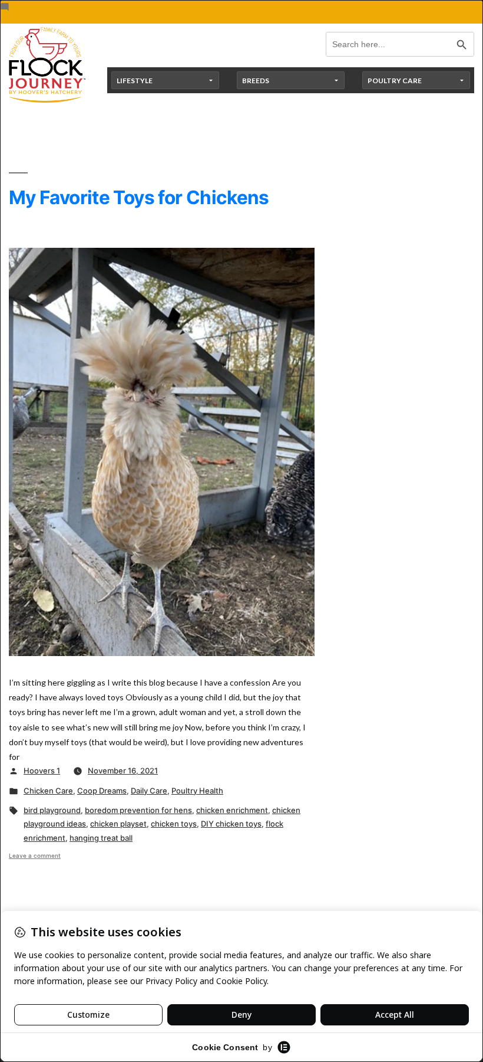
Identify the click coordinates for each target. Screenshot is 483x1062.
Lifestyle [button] (135, 80)
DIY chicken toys (231, 823)
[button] (162, 768)
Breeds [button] (255, 80)
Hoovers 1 (42, 770)
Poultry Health (197, 790)
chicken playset (118, 823)
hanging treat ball (101, 838)
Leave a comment (35, 855)
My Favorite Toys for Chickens (139, 197)
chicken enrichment (232, 810)
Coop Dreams (102, 790)
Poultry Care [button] (395, 80)
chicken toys (174, 823)
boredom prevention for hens (138, 810)
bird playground (52, 810)
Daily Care (149, 790)
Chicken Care (48, 790)
